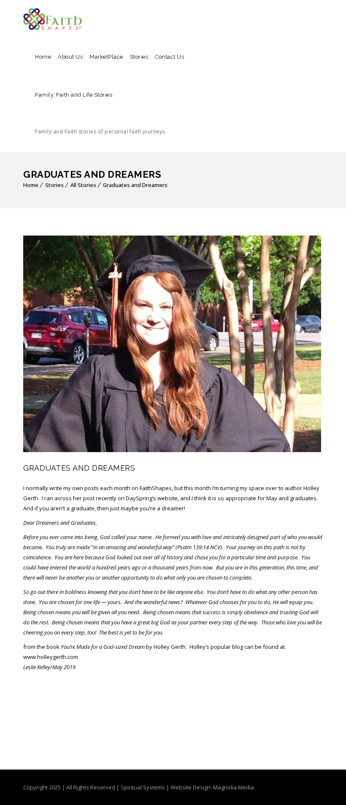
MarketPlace (106, 57)
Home (43, 57)
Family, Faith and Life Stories (100, 113)
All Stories (83, 185)
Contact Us (169, 57)
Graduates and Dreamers (135, 185)
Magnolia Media (233, 787)
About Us (70, 57)
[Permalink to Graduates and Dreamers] (172, 450)
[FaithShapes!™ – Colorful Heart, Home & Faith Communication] (52, 19)
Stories (139, 57)
